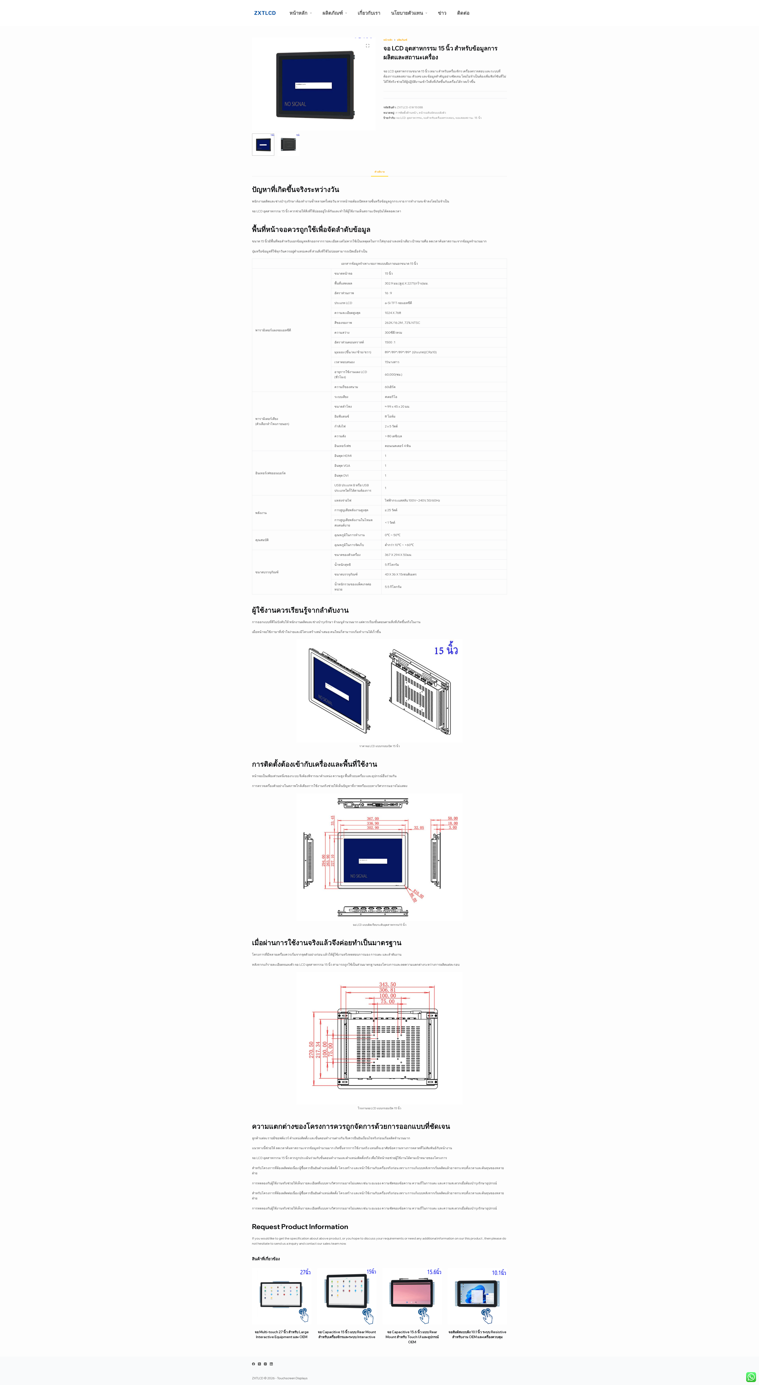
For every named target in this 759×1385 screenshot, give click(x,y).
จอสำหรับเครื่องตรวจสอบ (438, 117)
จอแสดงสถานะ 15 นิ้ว (468, 117)
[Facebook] (253, 1363)
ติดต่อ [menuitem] (463, 13)
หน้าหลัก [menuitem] (299, 13)
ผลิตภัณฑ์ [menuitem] (333, 13)
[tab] (379, 172)
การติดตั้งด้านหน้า (406, 112)
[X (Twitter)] (259, 1363)
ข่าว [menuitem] (442, 13)
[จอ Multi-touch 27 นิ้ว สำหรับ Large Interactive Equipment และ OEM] (281, 1296)
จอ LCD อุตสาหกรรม (409, 117)
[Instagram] (265, 1363)
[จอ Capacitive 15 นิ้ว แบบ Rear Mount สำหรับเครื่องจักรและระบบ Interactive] (347, 1296)
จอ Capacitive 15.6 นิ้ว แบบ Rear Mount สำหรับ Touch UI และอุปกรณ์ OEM (412, 1337)
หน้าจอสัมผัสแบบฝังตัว (432, 112)
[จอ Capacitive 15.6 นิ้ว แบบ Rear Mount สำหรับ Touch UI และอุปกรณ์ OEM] (412, 1296)
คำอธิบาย (380, 171)
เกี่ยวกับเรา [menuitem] (369, 13)
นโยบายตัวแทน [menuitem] (407, 13)
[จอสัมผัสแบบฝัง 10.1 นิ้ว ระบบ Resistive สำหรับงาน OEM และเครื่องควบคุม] (477, 1296)
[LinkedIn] (271, 1363)
